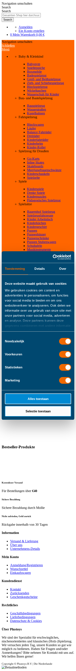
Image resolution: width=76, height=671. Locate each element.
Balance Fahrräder (39, 132)
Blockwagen (35, 124)
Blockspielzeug (37, 87)
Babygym (33, 64)
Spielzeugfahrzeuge (40, 215)
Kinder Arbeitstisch (40, 219)
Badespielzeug (36, 75)
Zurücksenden (19, 593)
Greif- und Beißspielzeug (44, 79)
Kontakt (15, 589)
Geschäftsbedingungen (25, 613)
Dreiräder (33, 136)
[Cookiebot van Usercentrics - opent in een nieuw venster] (53, 257)
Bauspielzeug (36, 105)
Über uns (16, 545)
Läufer (31, 128)
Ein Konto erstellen (31, 31)
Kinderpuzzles (36, 196)
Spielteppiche (36, 68)
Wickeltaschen (36, 90)
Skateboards (35, 166)
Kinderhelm (35, 143)
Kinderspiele (35, 189)
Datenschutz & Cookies (26, 621)
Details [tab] (39, 268)
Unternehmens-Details (25, 549)
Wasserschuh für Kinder (43, 94)
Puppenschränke (38, 238)
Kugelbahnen (36, 113)
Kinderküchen (36, 223)
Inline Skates (35, 162)
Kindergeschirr (37, 227)
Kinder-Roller (36, 147)
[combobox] (21, 15)
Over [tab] (62, 268)
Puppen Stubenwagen (41, 242)
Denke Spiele (36, 193)
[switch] (65, 354)
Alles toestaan (38, 399)
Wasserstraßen (36, 109)
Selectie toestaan (38, 411)
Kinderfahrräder (37, 140)
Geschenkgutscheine (24, 597)
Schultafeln (34, 245)
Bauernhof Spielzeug (41, 211)
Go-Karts (33, 158)
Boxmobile (34, 71)
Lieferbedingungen (22, 617)
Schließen (8, 45)
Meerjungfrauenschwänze (44, 170)
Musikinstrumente (39, 249)
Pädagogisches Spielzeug (44, 200)
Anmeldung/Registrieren (26, 565)
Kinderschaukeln (38, 174)
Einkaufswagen (20, 572)
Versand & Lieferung (24, 541)
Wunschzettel (19, 569)
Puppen (32, 230)
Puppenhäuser (36, 234)
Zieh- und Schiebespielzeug (45, 83)
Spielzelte (33, 177)
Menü (6, 49)
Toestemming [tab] (15, 268)
